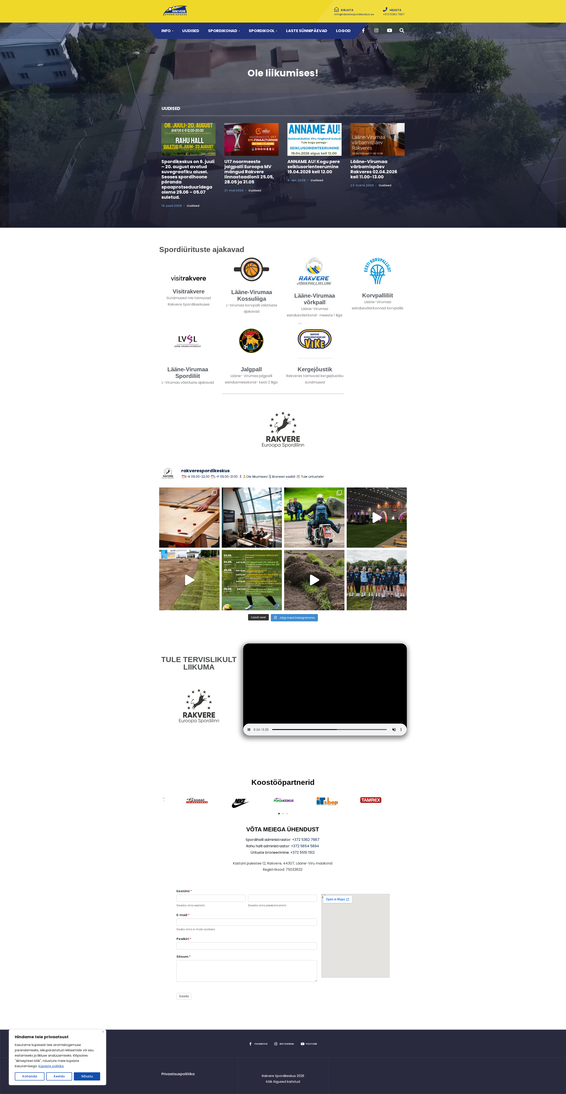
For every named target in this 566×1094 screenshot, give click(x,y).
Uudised (190, 30)
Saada (184, 996)
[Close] (103, 1032)
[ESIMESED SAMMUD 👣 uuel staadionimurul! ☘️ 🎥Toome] (189, 580)
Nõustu (87, 1076)
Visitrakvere (189, 291)
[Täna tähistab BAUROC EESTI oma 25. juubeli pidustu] (377, 517)
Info (166, 30)
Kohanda (29, 1076)
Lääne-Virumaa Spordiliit (187, 372)
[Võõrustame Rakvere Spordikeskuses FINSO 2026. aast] (189, 517)
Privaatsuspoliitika (178, 1074)
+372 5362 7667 (305, 839)
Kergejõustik (315, 369)
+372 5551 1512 (302, 852)
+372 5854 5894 (305, 846)
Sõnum (183, 956)
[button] (279, 813)
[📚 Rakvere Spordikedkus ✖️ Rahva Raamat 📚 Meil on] (252, 517)
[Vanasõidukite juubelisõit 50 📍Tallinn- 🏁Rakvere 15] (314, 517)
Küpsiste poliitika (51, 1066)
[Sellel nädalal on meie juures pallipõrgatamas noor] (252, 580)
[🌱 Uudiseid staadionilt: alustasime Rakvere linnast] (314, 580)
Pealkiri (183, 939)
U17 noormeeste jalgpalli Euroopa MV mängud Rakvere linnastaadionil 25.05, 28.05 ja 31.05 (249, 171)
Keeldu (59, 1076)
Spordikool (262, 30)
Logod (343, 30)
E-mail (182, 915)
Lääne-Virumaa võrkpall (314, 299)
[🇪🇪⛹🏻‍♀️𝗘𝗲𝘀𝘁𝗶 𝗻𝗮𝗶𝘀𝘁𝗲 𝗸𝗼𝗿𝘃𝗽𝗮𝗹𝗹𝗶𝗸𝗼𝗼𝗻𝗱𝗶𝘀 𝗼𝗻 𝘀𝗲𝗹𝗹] (377, 580)
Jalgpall (251, 369)
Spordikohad (222, 30)
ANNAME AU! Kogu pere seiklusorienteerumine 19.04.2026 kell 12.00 (313, 166)
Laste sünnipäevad (306, 30)
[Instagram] (376, 30)
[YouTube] (388, 30)
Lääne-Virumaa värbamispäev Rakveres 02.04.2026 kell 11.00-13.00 (373, 169)
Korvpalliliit (377, 295)
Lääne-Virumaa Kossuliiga (251, 295)
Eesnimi (184, 891)
